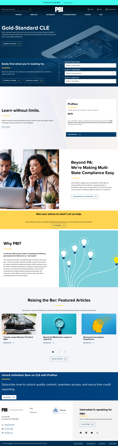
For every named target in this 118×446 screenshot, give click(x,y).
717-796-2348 (8, 429)
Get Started (7, 397)
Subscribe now (72, 134)
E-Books (88, 15)
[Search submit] (30, 9)
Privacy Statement (90, 443)
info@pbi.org (8, 433)
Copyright (10, 443)
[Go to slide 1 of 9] (53, 352)
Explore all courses (10, 80)
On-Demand (50, 15)
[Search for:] (15, 9)
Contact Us (33, 412)
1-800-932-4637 (9, 425)
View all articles (57, 359)
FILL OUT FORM (85, 424)
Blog (31, 408)
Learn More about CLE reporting (83, 196)
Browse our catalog (10, 44)
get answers (57, 225)
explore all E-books (32, 80)
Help (101, 15)
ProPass (18, 15)
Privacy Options (112, 443)
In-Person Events (69, 15)
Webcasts (34, 15)
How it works (6, 127)
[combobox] (15, 9)
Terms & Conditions (78, 443)
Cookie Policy (102, 443)
